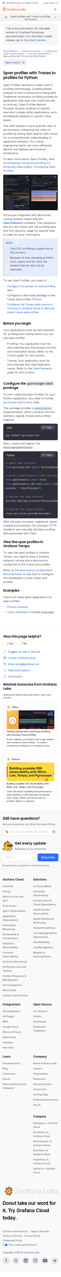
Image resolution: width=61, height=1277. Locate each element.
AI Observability (42, 886)
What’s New (9, 990)
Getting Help (40, 1094)
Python (36, 299)
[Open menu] (55, 9)
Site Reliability (41, 942)
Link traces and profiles (39, 53)
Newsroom (39, 1079)
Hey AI (37, 1105)
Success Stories (42, 1084)
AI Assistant (10, 905)
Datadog (8, 1042)
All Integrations (11, 1011)
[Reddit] (54, 1260)
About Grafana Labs (45, 1063)
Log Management (43, 947)
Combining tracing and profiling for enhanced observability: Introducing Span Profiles (29, 166)
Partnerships (40, 1073)
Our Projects (40, 1011)
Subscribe (48, 857)
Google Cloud (10, 1026)
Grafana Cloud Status (15, 995)
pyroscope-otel (13, 402)
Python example (17, 607)
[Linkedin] (25, 1260)
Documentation (10, 51)
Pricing (6, 891)
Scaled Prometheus (44, 927)
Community (9, 1073)
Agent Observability (14, 911)
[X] (16, 1260)
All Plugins (9, 1016)
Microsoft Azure (12, 1032)
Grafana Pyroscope (31, 51)
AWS (5, 1021)
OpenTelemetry (42, 368)
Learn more (49, 3)
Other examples (17, 612)
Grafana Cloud (32, 1210)
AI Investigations (12, 985)
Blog (5, 1068)
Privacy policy (42, 865)
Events (6, 1079)
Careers (37, 1068)
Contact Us (39, 1089)
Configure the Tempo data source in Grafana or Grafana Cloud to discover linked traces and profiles (31, 308)
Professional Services (45, 1099)
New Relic (8, 1047)
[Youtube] (45, 1260)
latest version (37, 40)
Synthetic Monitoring (15, 961)
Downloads (39, 1021)
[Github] (35, 1260)
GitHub (37, 1016)
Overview (8, 886)
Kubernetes (9, 1037)
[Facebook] (6, 1260)
